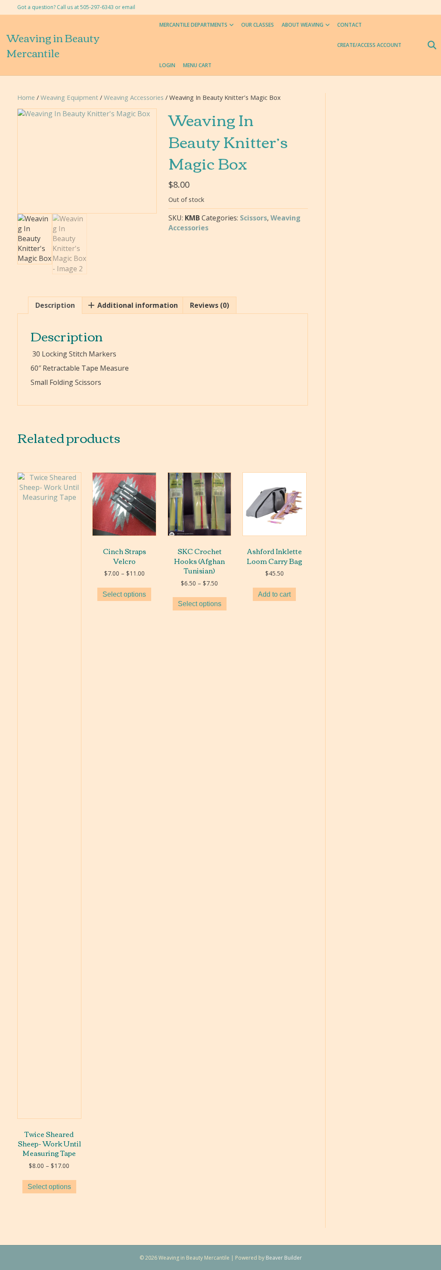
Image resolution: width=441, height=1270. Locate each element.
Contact (349, 24)
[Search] (429, 45)
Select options (49, 1186)
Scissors (253, 218)
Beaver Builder (284, 1257)
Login (167, 65)
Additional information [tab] (137, 305)
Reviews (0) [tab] (209, 305)
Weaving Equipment (69, 97)
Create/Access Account (369, 45)
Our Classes (257, 24)
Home (26, 97)
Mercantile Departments (193, 24)
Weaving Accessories (134, 97)
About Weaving (302, 24)
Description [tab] (55, 305)
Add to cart (274, 594)
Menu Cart (197, 65)
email (128, 7)
